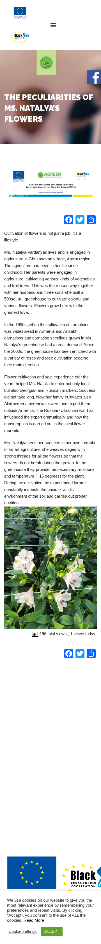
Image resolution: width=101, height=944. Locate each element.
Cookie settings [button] (22, 931)
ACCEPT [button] (51, 931)
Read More (34, 920)
